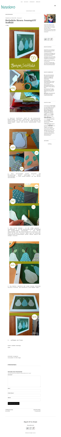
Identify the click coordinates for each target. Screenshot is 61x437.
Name (9, 388)
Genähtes (47, 117)
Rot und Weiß (9, 410)
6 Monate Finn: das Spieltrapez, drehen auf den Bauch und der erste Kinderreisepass (49, 50)
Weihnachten (47, 134)
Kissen (51, 121)
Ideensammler (47, 121)
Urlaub (49, 133)
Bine (8, 25)
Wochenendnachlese (47, 135)
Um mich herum (50, 131)
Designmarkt (49, 114)
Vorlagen (19, 357)
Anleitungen (52, 105)
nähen (50, 125)
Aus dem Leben (52, 106)
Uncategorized (9, 14)
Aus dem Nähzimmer (49, 107)
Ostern (54, 125)
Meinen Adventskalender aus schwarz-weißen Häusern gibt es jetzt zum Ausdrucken (49, 82)
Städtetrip (52, 129)
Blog (22, 1)
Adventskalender (47, 105)
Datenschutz (32, 1)
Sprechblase (48, 129)
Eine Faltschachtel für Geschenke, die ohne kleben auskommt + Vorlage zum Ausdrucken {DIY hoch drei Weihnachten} (49, 77)
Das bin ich (26, 1)
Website (9, 397)
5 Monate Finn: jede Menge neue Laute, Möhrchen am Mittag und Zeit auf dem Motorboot (49, 54)
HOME (16, 357)
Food (45, 115)
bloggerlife (46, 113)
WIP (51, 134)
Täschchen (50, 130)
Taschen (45, 130)
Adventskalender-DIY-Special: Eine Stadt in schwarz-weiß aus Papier (49, 86)
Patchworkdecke (47, 128)
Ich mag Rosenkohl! (37, 410)
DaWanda (51, 113)
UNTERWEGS (46, 133)
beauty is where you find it (48, 111)
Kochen (48, 122)
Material (53, 123)
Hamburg (45, 120)
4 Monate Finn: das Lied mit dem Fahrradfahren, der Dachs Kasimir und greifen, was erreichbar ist (49, 57)
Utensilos (52, 133)
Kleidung (45, 122)
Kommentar (10, 374)
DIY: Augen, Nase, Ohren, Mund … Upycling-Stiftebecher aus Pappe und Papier (49, 90)
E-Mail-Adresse (11, 393)
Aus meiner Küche (48, 109)
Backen (46, 110)
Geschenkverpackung (50, 119)
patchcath (46, 93)
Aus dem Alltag (46, 106)
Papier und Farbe (48, 127)
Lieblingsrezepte (47, 123)
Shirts (51, 128)
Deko (45, 114)
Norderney (46, 125)
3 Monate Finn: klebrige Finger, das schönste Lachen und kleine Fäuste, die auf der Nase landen (49, 63)
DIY (14, 357)
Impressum (38, 1)
